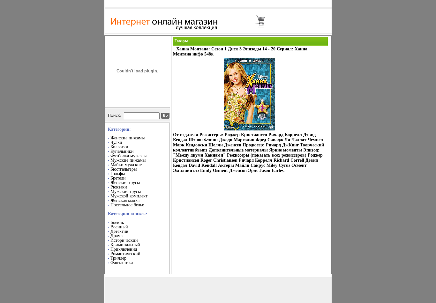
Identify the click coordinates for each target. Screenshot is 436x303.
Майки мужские (126, 164)
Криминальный (125, 244)
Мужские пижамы (128, 160)
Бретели (118, 178)
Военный (119, 227)
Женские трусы (125, 182)
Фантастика (121, 262)
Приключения (123, 249)
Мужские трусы (125, 191)
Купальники (122, 151)
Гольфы (117, 173)
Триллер (118, 258)
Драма (116, 235)
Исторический (124, 240)
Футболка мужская (128, 155)
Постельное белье (127, 205)
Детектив (119, 231)
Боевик (117, 222)
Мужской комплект (128, 196)
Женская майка (124, 200)
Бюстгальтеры (123, 169)
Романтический (125, 253)
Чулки (116, 142)
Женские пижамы (127, 138)
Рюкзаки (118, 187)
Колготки (119, 146)
